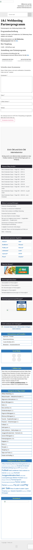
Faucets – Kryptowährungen (9, 419)
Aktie (13, 464)
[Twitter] (19, 356)
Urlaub (29, 491)
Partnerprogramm (6, 438)
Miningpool (4, 479)
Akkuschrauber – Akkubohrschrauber (12, 396)
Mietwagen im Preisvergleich (9, 290)
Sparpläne (19, 491)
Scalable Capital (23, 488)
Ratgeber (4, 441)
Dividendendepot (6, 410)
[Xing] (14, 360)
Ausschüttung (19, 464)
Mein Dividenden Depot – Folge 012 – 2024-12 (13, 169)
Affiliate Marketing (6, 393)
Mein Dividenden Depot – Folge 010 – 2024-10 (13, 174)
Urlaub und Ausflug (7, 455)
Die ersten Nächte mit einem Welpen (11, 216)
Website (3, 107)
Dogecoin (15, 467)
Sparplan (13, 491)
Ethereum (22, 467)
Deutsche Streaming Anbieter (9, 206)
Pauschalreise (10, 485)
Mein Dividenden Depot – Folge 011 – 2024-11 (13, 172)
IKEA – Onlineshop (6, 231)
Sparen (9, 491)
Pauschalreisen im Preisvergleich (10, 285)
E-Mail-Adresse (5, 101)
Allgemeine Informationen (9, 399)
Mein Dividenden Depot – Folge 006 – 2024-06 (13, 184)
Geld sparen (5, 427)
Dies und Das (5, 407)
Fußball (4, 424)
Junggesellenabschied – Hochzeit (11, 433)
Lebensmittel (22, 475)
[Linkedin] (19, 360)
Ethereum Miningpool (7, 416)
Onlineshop (8, 479)
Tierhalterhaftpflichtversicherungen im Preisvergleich (15, 292)
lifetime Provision (18, 478)
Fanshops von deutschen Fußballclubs (11, 208)
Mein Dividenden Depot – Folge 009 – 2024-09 (13, 177)
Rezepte (4, 447)
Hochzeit (17, 473)
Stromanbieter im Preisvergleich (10, 282)
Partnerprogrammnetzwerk (8, 482)
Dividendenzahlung (7, 468)
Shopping (4, 449)
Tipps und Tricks (6, 452)
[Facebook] (14, 356)
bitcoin (25, 464)
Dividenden (26, 466)
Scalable (16, 488)
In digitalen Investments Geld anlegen (11, 227)
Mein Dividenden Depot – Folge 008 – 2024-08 (13, 179)
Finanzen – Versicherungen (9, 421)
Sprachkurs (24, 491)
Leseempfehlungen (7, 478)
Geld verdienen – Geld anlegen (10, 430)
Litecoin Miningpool (7, 435)
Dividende (19, 466)
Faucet (26, 467)
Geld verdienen (14, 470)
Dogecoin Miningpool (7, 413)
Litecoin (25, 477)
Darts (3, 405)
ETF (19, 468)
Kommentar (4, 75)
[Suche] (29, 15)
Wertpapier (5, 493)
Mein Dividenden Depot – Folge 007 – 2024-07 (13, 181)
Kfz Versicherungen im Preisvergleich (11, 287)
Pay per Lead (19, 485)
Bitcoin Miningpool (7, 402)
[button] (4, 14)
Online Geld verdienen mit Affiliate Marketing (13, 211)
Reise (3, 444)
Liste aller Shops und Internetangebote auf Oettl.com (15, 229)
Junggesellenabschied (11, 475)
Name (3, 95)
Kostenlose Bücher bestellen (9, 213)
